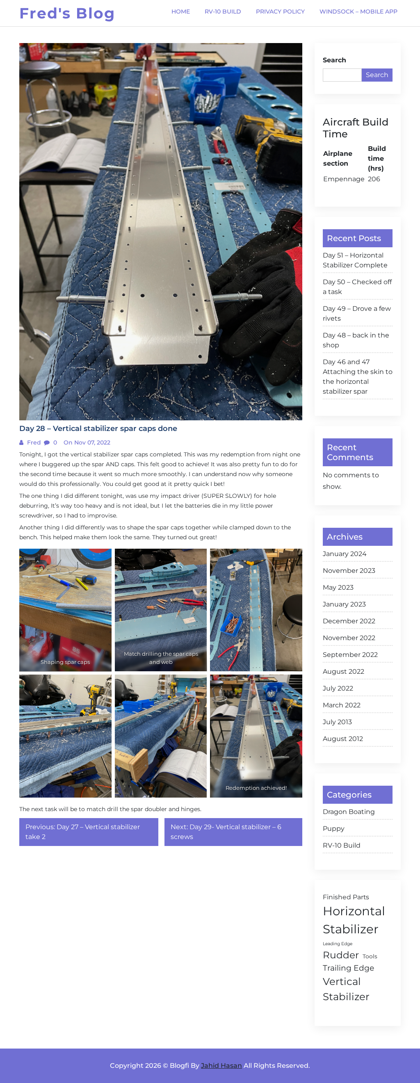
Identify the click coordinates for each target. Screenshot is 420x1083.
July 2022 (338, 688)
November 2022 (349, 638)
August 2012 (343, 739)
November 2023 (349, 571)
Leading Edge (337, 943)
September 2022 (350, 655)
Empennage (344, 179)
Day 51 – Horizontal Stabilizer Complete (355, 260)
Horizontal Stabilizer (354, 920)
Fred (33, 442)
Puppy (334, 828)
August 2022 (343, 671)
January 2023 (344, 604)
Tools (370, 956)
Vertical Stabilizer (346, 989)
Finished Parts (346, 897)
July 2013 (337, 722)
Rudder (341, 955)
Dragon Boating (349, 812)
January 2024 (345, 554)
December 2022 (349, 621)
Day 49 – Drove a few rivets (357, 313)
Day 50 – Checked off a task (357, 287)
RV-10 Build (342, 845)
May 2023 (338, 587)
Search (334, 60)
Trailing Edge (348, 968)
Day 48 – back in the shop (356, 340)
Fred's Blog (67, 13)
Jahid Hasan (221, 1065)
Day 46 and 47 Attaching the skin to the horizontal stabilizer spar (358, 376)
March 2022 (342, 705)
